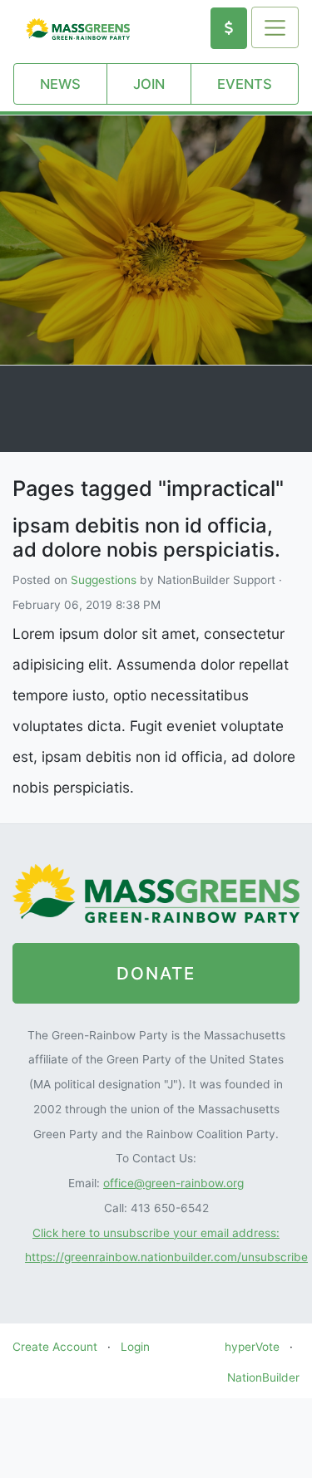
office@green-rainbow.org (173, 1183)
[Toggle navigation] (275, 27)
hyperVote (252, 1346)
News (60, 84)
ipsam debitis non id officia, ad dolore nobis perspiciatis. (146, 537)
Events (244, 84)
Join (149, 84)
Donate (155, 973)
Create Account (54, 1346)
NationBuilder (263, 1377)
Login (135, 1346)
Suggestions (103, 580)
